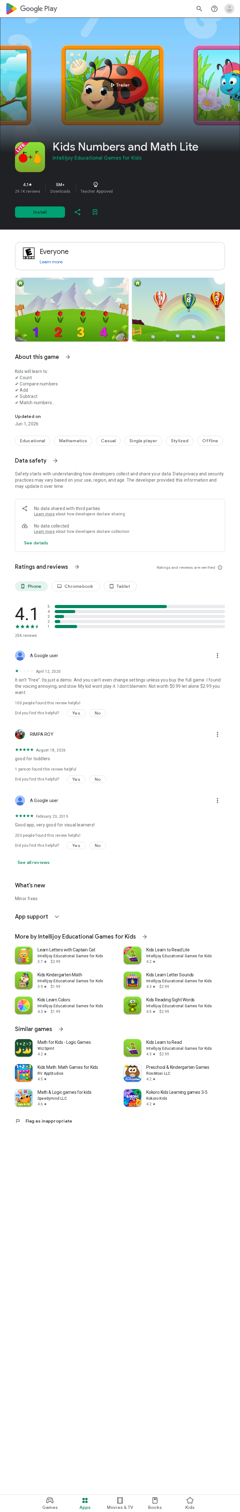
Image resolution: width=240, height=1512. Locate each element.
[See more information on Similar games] (60, 1029)
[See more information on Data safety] (55, 460)
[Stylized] (179, 440)
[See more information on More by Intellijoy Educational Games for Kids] (144, 936)
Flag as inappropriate (43, 1121)
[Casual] (108, 440)
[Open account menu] (229, 8)
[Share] (77, 212)
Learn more (51, 262)
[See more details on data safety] (36, 542)
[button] (71, 309)
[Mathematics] (73, 440)
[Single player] (143, 440)
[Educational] (32, 440)
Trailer (119, 85)
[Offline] (210, 440)
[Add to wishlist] (95, 212)
